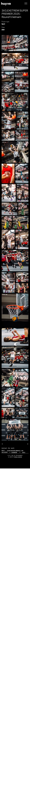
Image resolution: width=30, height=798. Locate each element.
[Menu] (25, 3)
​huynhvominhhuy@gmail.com (15, 450)
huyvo (6, 3)
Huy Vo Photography (17, 455)
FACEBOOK (14, 452)
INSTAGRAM (4, 452)
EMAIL (3, 450)
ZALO (23, 452)
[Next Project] (27, 444)
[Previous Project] (2, 444)
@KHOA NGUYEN (18, 457)
